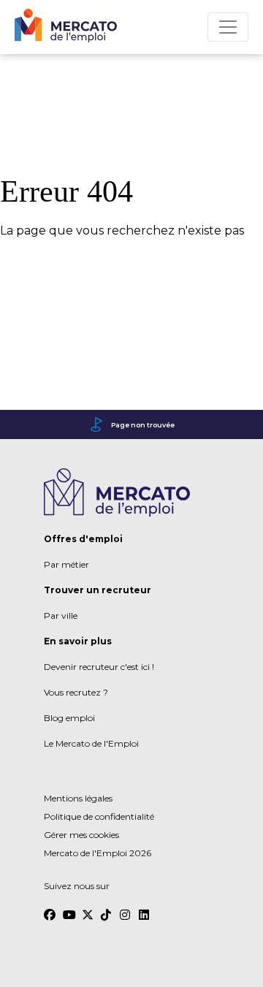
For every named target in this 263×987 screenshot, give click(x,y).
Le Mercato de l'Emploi (91, 743)
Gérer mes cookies (81, 834)
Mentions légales (78, 798)
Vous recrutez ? (76, 692)
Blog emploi (69, 717)
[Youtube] (69, 908)
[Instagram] (126, 908)
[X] (88, 908)
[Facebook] (50, 908)
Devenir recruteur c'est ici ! (99, 666)
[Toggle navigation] (227, 27)
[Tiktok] (107, 908)
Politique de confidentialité (99, 816)
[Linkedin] (144, 908)
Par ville (60, 615)
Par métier (66, 564)
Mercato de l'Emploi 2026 (97, 852)
